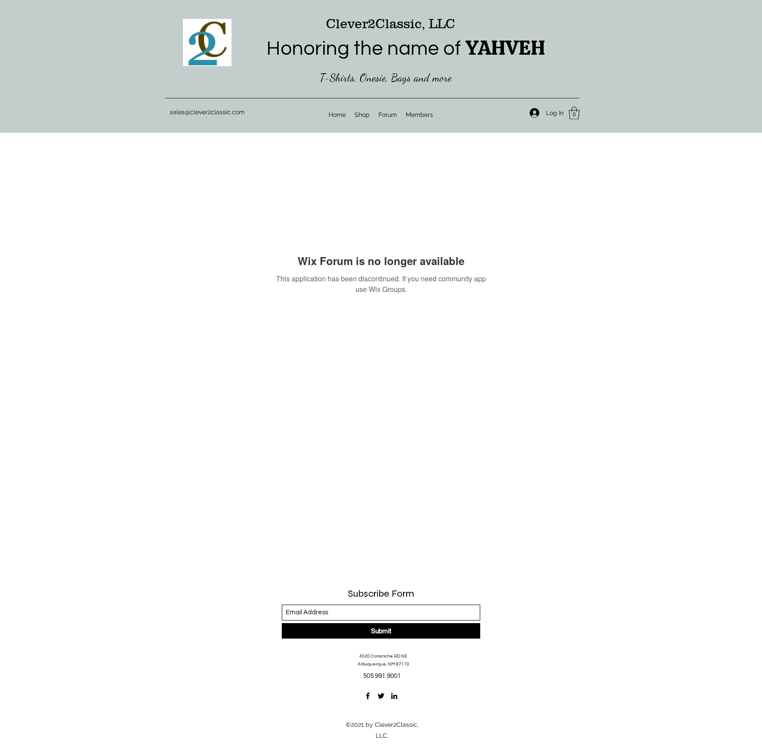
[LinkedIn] (394, 695)
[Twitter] (381, 695)
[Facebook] (367, 695)
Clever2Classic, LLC (390, 23)
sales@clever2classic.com (207, 112)
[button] (574, 113)
